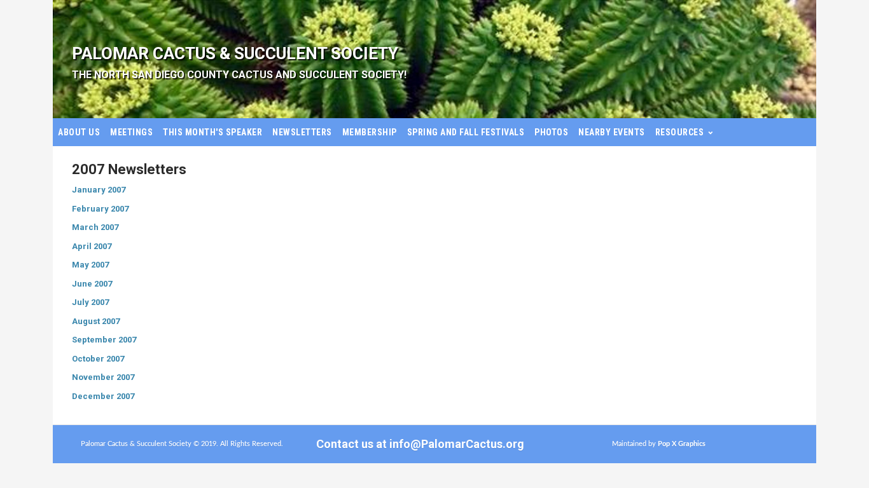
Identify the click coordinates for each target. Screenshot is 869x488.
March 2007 (95, 227)
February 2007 (100, 209)
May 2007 (90, 264)
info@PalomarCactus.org (456, 444)
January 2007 (98, 189)
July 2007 (90, 302)
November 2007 (103, 377)
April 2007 (91, 246)
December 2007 (103, 396)
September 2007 (104, 339)
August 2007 (96, 321)
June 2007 (92, 283)
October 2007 (98, 358)
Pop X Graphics (682, 443)
